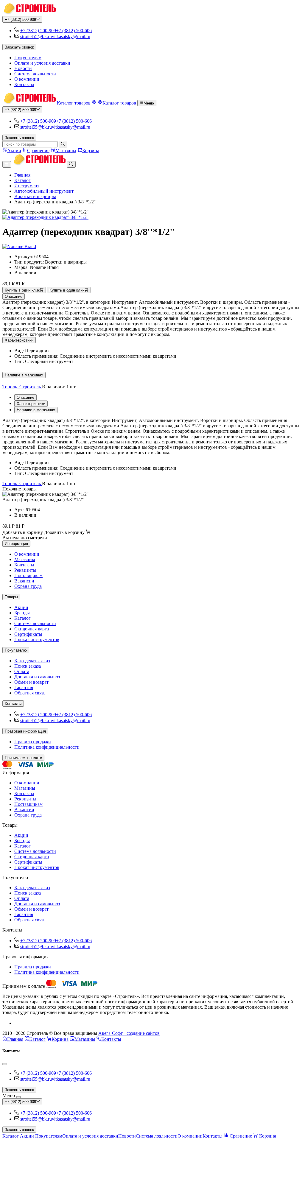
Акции (21, 607)
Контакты (24, 84)
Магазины (24, 559)
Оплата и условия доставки (42, 63)
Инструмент (26, 185)
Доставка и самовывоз (37, 676)
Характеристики (19, 340)
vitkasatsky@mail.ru (71, 36)
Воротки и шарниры (35, 196)
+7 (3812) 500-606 (74, 30)
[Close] (4, 1064)
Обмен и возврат (31, 682)
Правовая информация (25, 731)
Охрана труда (28, 586)
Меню (149, 103)
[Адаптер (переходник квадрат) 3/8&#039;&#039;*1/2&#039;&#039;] (152, 217)
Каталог (22, 180)
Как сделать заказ (32, 660)
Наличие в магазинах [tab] (36, 410)
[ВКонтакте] (16, 1023)
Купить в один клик (22, 290)
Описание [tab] (25, 397)
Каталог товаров (74, 102)
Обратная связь (29, 692)
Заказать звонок (19, 47)
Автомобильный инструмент (44, 191)
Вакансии (24, 580)
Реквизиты (25, 570)
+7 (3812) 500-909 (20, 19)
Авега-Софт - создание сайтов (129, 1033)
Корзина (60, 1039)
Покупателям (27, 57)
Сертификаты (28, 634)
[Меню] (6, 164)
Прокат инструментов (36, 639)
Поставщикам (28, 575)
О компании (26, 79)
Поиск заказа (27, 666)
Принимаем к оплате (23, 757)
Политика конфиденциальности (47, 747)
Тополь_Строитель (22, 386)
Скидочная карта (31, 628)
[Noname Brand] (19, 246)
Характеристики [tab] (31, 403)
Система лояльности (35, 73)
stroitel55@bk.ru (36, 36)
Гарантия (23, 687)
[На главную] (29, 13)
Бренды (22, 612)
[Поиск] (63, 144)
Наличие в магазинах (24, 375)
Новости (23, 68)
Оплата (21, 671)
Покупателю (16, 650)
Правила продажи (32, 741)
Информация (16, 543)
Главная (22, 174)
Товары (11, 597)
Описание (13, 296)
